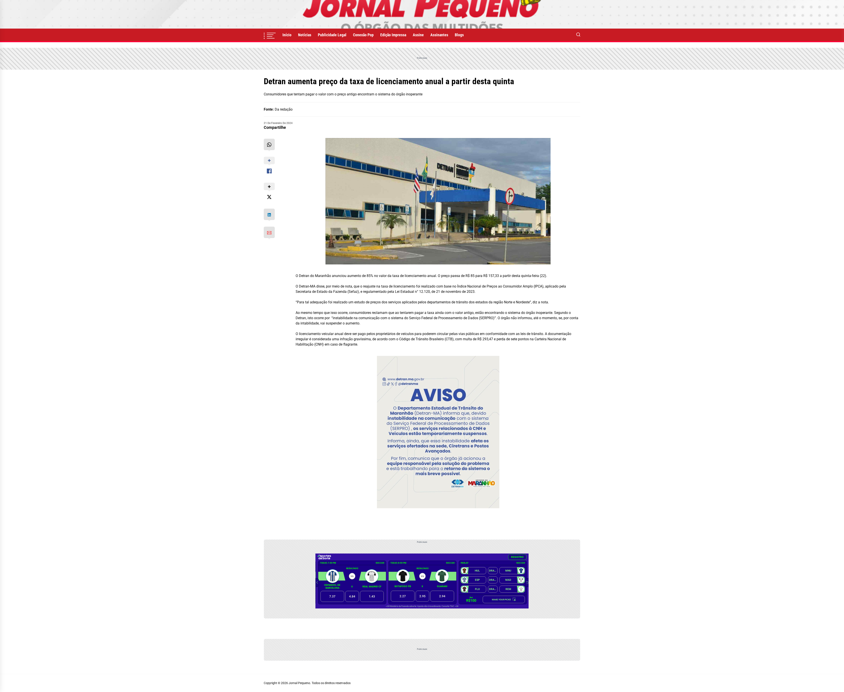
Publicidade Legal (332, 35)
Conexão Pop (363, 35)
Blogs (459, 35)
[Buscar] (578, 35)
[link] (422, 14)
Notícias (304, 35)
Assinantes (439, 35)
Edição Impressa (393, 35)
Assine (418, 35)
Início (286, 35)
